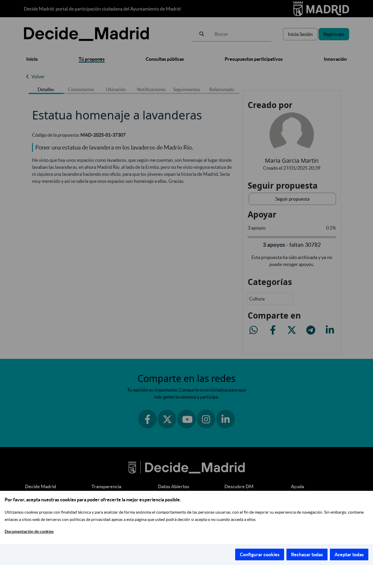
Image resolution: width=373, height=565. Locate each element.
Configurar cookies (259, 554)
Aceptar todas (349, 554)
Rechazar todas (307, 554)
